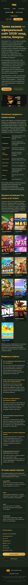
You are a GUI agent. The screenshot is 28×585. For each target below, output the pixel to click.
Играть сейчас (6, 89)
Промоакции (9, 12)
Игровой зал (7, 8)
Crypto (14, 8)
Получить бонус (18, 89)
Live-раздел (21, 8)
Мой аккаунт (9, 19)
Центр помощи (19, 12)
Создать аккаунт (18, 19)
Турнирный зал (14, 15)
